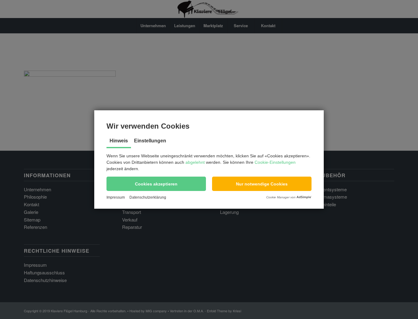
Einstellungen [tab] (150, 140)
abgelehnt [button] (195, 162)
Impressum (115, 197)
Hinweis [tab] (119, 140)
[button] (156, 184)
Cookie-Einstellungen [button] (275, 162)
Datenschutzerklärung (147, 197)
